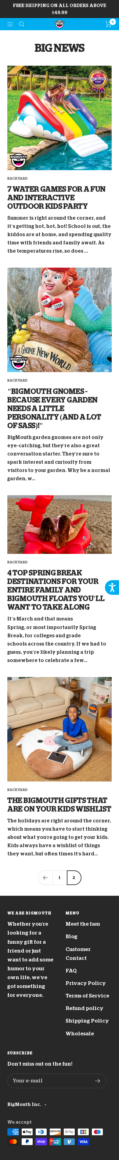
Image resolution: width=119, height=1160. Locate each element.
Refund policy (84, 1008)
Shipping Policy (87, 1020)
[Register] (97, 1081)
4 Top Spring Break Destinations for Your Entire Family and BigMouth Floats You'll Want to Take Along (55, 590)
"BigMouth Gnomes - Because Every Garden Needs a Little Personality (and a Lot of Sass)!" (54, 408)
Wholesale (80, 1033)
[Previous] (45, 877)
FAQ (71, 970)
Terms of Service (87, 995)
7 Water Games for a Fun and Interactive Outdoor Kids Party (56, 197)
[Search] (21, 24)
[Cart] (108, 24)
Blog (72, 936)
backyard (17, 178)
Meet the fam (83, 924)
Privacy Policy (86, 983)
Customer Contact (78, 954)
